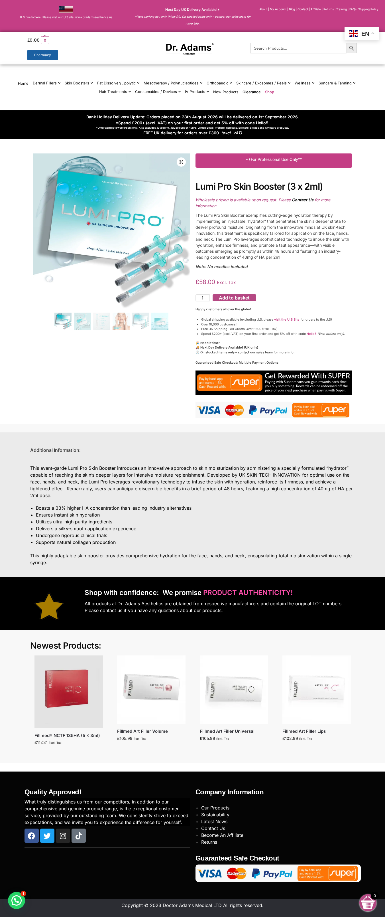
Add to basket (234, 298)
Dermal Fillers (45, 83)
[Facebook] (32, 836)
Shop (269, 92)
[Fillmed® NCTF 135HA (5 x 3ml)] (68, 691)
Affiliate (316, 9)
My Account (278, 9)
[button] (78, 40)
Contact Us (213, 828)
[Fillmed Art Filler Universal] (234, 689)
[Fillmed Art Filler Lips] (316, 689)
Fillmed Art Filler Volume (142, 731)
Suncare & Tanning (335, 83)
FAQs (353, 9)
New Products (225, 92)
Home (23, 83)
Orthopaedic (217, 83)
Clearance (252, 92)
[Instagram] (63, 836)
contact (243, 352)
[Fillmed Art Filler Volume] (151, 689)
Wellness (303, 83)
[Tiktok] (79, 836)
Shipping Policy (368, 9)
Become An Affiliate (222, 835)
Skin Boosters (77, 83)
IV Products (195, 91)
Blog (292, 9)
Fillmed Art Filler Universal (227, 731)
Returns (209, 842)
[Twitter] (47, 836)
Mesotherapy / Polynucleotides (171, 83)
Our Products (215, 808)
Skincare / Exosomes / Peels (261, 83)
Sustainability (215, 814)
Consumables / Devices (156, 91)
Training (342, 9)
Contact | (304, 9)
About (263, 9)
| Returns (328, 9)
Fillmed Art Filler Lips (304, 731)
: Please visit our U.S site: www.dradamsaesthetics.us (66, 17)
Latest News (214, 821)
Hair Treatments (113, 91)
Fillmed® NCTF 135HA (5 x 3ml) (67, 735)
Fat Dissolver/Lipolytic (116, 83)
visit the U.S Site (287, 319)
